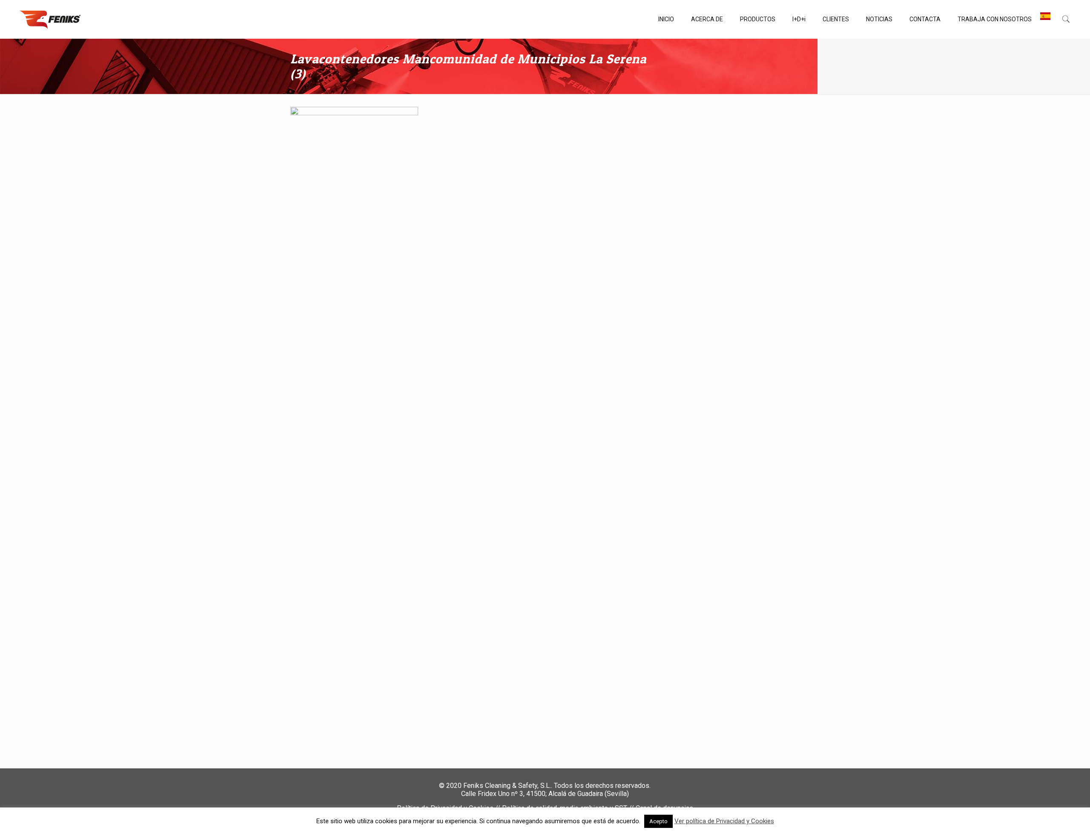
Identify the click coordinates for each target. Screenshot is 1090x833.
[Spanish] (1045, 19)
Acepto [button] (658, 821)
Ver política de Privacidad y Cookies (724, 821)
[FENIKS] (50, 19)
